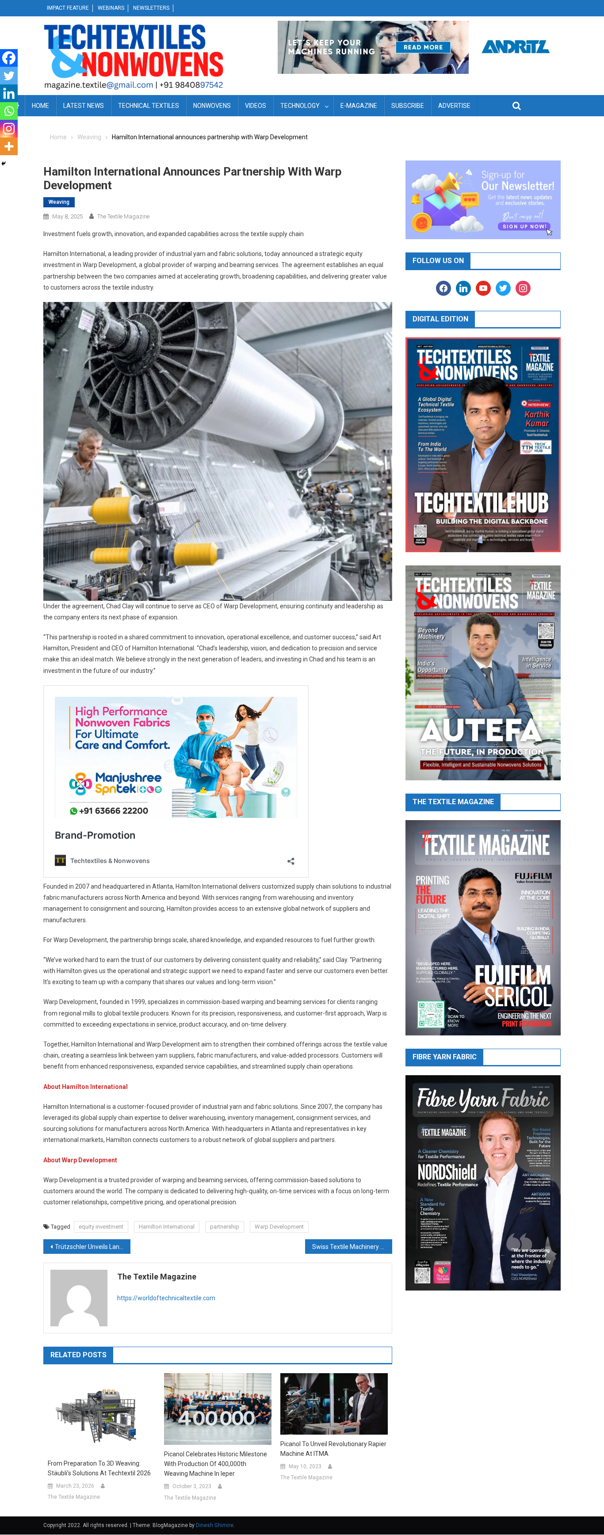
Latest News (83, 105)
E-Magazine (358, 105)
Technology (300, 105)
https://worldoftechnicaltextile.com (166, 1298)
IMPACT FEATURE (68, 8)
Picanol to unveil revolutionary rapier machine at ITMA (333, 1448)
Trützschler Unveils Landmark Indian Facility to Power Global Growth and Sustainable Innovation (92, 1246)
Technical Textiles (148, 105)
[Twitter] (9, 75)
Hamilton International (167, 1226)
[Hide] (3, 163)
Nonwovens (212, 105)
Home (40, 105)
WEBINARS (111, 8)
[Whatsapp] (9, 111)
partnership (224, 1226)
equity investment (101, 1226)
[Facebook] (9, 58)
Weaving (59, 202)
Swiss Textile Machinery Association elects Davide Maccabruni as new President (352, 1246)
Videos (255, 105)
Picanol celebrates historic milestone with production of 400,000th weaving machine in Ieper (215, 1464)
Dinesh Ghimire (214, 1525)
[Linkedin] (9, 93)
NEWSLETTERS (151, 8)
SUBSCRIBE (407, 105)
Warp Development (279, 1226)
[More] (9, 146)
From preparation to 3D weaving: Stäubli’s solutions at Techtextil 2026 (99, 1468)
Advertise (454, 105)
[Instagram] (9, 128)
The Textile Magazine (123, 216)
